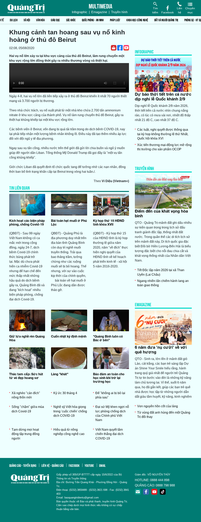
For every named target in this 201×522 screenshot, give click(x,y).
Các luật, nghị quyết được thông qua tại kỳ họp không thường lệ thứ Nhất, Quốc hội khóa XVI (162, 134)
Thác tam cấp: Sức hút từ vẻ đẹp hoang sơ (26, 376)
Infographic (79, 12)
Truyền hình (119, 12)
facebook (74, 465)
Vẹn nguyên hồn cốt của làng (157, 406)
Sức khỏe (71, 20)
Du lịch (13, 20)
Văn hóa (40, 20)
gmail (102, 465)
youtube (89, 465)
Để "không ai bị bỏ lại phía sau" (110, 395)
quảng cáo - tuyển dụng (22, 465)
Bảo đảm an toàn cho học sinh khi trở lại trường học (108, 377)
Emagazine (99, 12)
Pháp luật (115, 20)
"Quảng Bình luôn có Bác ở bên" (108, 338)
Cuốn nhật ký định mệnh (68, 336)
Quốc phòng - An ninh (93, 20)
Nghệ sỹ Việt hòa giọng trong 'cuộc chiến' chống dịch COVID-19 (70, 411)
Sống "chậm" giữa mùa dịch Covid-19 (28, 409)
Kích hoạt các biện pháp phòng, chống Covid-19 (27, 222)
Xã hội (27, 20)
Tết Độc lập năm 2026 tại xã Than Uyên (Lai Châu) (160, 272)
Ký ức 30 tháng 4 (65, 393)
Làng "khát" (59, 374)
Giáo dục (55, 20)
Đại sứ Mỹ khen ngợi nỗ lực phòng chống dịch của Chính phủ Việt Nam (112, 413)
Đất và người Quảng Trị (166, 20)
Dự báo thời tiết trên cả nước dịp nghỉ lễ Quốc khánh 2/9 (163, 96)
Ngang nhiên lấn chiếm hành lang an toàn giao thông (163, 283)
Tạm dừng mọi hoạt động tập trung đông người (25, 434)
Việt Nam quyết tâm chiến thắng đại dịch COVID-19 (109, 434)
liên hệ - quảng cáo (52, 465)
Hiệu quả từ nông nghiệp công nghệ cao (68, 432)
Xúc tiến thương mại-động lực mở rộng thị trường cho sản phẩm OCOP (164, 147)
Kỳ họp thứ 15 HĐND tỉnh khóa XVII (108, 222)
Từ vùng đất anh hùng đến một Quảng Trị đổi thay (163, 414)
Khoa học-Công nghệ (137, 20)
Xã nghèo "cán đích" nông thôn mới (26, 395)
